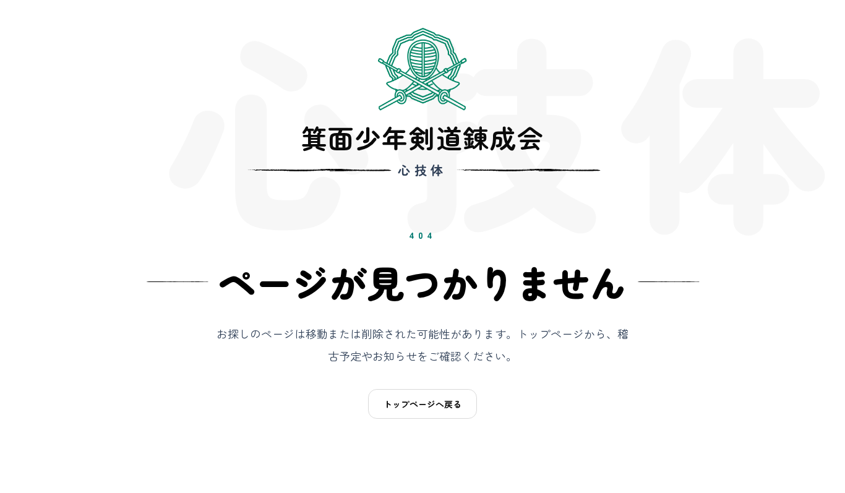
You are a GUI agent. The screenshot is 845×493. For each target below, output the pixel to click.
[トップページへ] (422, 69)
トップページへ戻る (422, 404)
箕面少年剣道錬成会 (422, 137)
